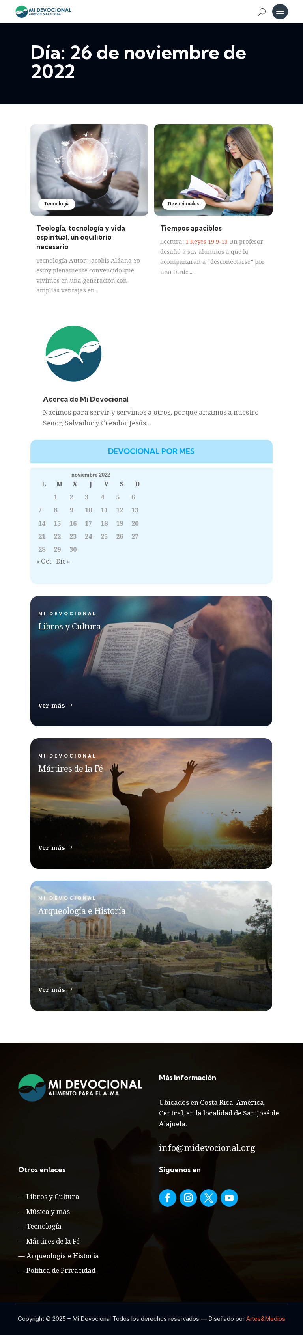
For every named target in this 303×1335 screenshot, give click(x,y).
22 (57, 536)
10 (88, 510)
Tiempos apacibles (191, 228)
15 (57, 523)
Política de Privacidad (60, 1270)
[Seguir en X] (208, 1198)
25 (104, 536)
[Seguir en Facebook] (167, 1198)
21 (41, 536)
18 (104, 523)
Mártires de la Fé (53, 1241)
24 (88, 536)
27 (134, 536)
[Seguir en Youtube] (229, 1198)
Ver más (51, 705)
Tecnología (56, 204)
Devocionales (184, 204)
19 (119, 523)
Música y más (48, 1211)
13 (134, 510)
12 (119, 510)
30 (73, 549)
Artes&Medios (265, 1318)
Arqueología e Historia (62, 1255)
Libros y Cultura (52, 1196)
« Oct (43, 561)
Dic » (63, 561)
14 (41, 523)
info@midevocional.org (207, 1147)
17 (88, 523)
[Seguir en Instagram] (188, 1198)
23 (73, 536)
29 (57, 549)
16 (73, 523)
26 (119, 536)
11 (104, 510)
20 (134, 523)
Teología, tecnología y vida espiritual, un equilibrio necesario (80, 237)
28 (41, 549)
